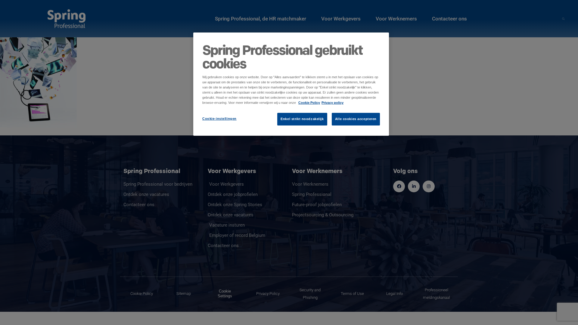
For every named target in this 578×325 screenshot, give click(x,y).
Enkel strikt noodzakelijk (302, 119)
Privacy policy (332, 102)
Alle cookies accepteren (356, 119)
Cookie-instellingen (219, 118)
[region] (291, 84)
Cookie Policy (309, 102)
